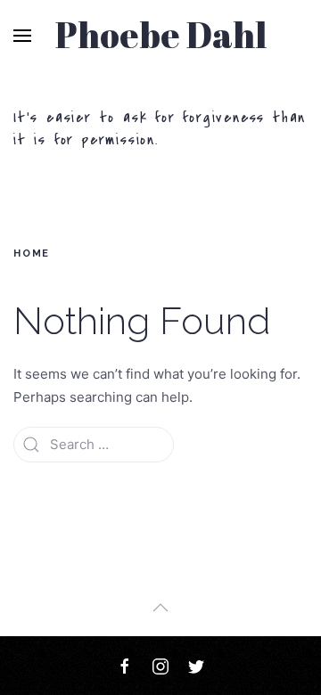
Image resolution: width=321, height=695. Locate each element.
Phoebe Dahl (161, 35)
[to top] (160, 608)
